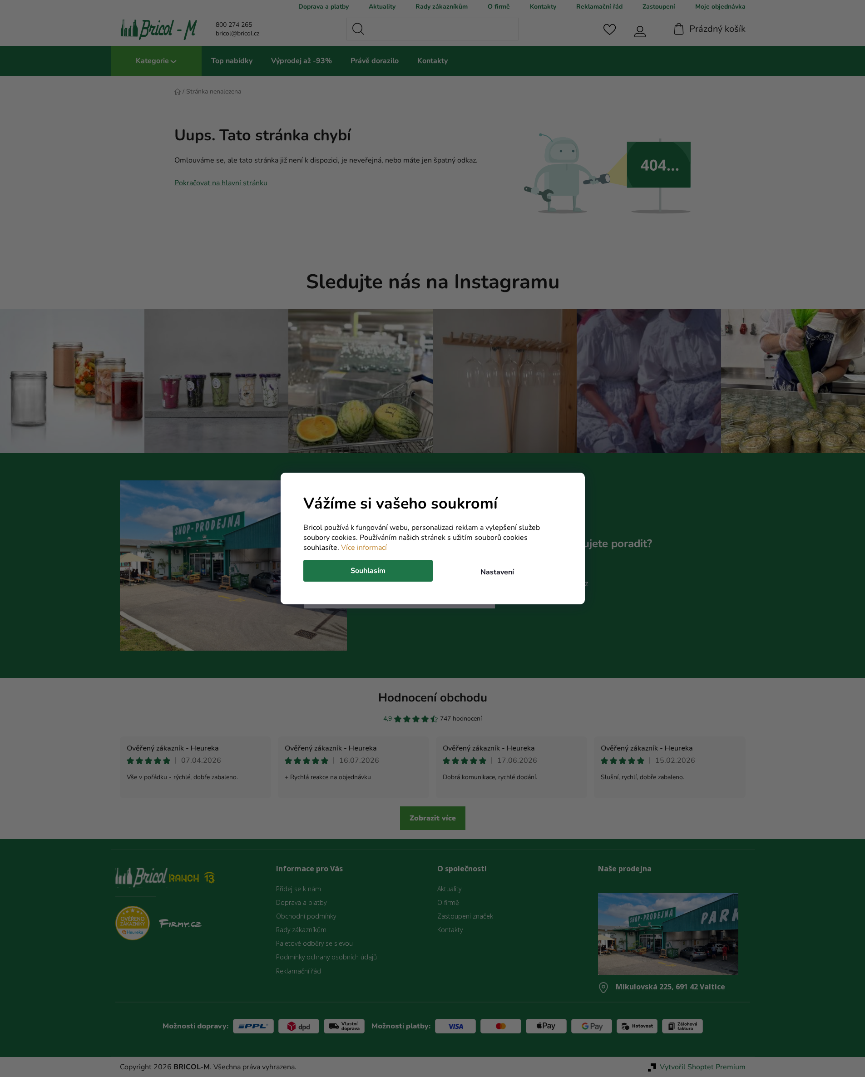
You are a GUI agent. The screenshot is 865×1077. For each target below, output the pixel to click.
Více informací (364, 548)
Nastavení (497, 572)
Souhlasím (368, 571)
